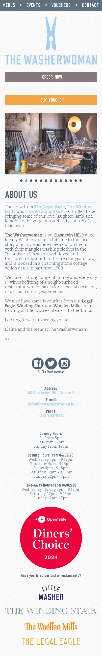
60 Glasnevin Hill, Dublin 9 (51, 393)
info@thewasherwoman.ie (51, 404)
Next (91, 143)
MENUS (8, 5)
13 (80, 180)
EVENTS (33, 5)
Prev (11, 143)
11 (71, 180)
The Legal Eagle (49, 206)
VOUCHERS (61, 5)
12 (76, 180)
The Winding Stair (44, 211)
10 (66, 180)
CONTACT (90, 5)
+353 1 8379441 (51, 413)
